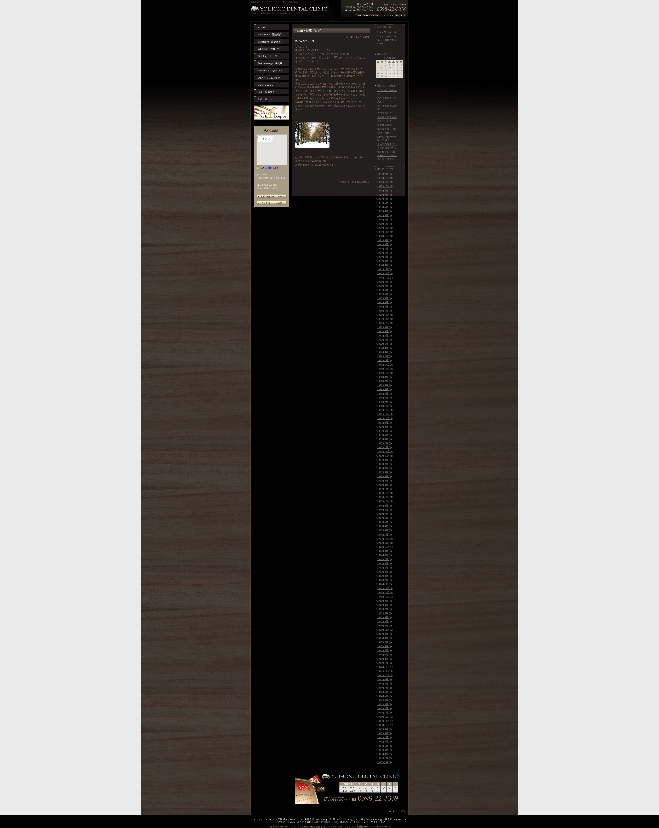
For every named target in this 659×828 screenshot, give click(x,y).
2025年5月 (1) (384, 207)
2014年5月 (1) (384, 696)
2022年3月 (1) (384, 352)
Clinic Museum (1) (386, 32)
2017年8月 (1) (384, 555)
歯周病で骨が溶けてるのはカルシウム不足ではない (387, 155)
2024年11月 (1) (385, 232)
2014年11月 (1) (385, 671)
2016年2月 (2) (384, 625)
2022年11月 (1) (385, 319)
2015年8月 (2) (384, 638)
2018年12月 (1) (385, 493)
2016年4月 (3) (384, 621)
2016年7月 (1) (384, 609)
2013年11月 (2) (385, 721)
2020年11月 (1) (385, 414)
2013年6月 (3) (384, 741)
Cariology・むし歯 (353, 819)
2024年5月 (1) (384, 256)
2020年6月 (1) (384, 431)
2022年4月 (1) (384, 348)
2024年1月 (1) (384, 269)
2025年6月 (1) (384, 203)
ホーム (257, 819)
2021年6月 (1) (384, 385)
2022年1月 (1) (384, 360)
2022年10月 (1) (385, 323)
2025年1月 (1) (384, 223)
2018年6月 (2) (384, 517)
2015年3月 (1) (384, 654)
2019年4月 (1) (384, 476)
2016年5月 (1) (384, 617)
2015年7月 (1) (384, 642)
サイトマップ (378, 821)
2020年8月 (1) (384, 426)
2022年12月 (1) (385, 314)
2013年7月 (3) (384, 737)
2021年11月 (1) (385, 368)
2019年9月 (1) (384, 460)
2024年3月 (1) (384, 265)
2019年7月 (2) (384, 464)
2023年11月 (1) (385, 273)
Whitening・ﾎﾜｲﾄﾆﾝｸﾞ (328, 819)
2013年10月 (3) (385, 725)
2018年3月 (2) (384, 530)
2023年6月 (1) (384, 290)
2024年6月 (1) (384, 252)
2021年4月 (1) (384, 393)
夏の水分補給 (384, 125)
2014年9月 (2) (384, 679)
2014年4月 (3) (384, 700)
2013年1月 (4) (384, 762)
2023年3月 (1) (384, 302)
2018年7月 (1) (384, 513)
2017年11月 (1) (385, 542)
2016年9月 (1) (384, 600)
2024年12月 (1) (385, 227)
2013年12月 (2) (385, 716)
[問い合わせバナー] (348, 803)
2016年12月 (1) (385, 588)
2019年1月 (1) (384, 489)
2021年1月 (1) (384, 406)
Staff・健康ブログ (342, 821)
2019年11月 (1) (385, 451)
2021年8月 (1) (384, 377)
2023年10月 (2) (385, 277)
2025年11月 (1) (385, 182)
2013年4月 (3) (384, 750)
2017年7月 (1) (384, 559)
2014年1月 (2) (384, 712)
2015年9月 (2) (384, 633)
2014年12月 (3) (385, 667)
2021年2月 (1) (384, 402)
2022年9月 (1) (384, 327)
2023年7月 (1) (384, 285)
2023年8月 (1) (384, 281)
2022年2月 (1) (384, 356)
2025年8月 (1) (384, 194)
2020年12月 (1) (385, 410)
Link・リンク (361, 821)
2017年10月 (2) (385, 546)
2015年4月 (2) (384, 650)
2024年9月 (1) (384, 240)
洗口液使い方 (384, 113)
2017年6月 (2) (384, 563)
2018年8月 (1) (384, 509)
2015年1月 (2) (384, 662)
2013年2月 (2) (384, 758)
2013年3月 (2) (384, 754)
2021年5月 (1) (384, 389)
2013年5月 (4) (384, 745)
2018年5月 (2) (384, 522)
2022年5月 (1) (384, 343)
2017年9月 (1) (384, 551)
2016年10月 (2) (385, 596)
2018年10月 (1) (385, 501)
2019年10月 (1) (385, 455)
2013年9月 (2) (384, 729)
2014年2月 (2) (384, 708)
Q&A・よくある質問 (301, 821)
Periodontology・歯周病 (379, 819)
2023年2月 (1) (384, 306)
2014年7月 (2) (384, 687)
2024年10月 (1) (385, 236)
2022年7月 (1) (384, 335)
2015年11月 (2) (385, 629)
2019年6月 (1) (384, 468)
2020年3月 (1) (384, 439)
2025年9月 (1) (384, 190)
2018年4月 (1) (384, 526)
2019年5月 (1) (384, 472)
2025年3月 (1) (384, 215)
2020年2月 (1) (384, 443)
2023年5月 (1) (384, 294)
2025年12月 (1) (385, 178)
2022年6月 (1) (384, 339)
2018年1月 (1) (384, 534)
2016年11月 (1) (385, 592)
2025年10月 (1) (385, 186)
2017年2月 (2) (384, 580)
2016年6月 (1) (384, 613)
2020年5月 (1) (384, 435)
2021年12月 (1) (385, 364)
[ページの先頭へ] (398, 811)
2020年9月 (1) (384, 422)
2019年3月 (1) (384, 480)
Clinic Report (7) (386, 36)
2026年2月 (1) (384, 174)
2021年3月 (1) (384, 397)
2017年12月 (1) (385, 538)
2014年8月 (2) (384, 683)
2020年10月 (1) (385, 418)
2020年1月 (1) (384, 447)
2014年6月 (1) (384, 692)
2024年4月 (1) (384, 261)
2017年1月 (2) (384, 584)
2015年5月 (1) (384, 646)
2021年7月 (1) (384, 381)
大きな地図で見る (269, 167)
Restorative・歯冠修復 (302, 819)
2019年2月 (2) (384, 484)
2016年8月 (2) (384, 604)
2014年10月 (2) (385, 675)
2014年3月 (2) (384, 704)
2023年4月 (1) (384, 298)
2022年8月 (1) (384, 331)
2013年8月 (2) (384, 733)
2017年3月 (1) (384, 575)
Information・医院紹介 (275, 819)
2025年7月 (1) (384, 198)
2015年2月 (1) (384, 658)
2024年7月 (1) (384, 248)
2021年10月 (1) (385, 373)
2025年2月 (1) (384, 219)
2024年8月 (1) (384, 244)
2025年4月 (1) (384, 211)
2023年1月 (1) (384, 310)
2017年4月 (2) (384, 571)
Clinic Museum (322, 821)
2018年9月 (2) (384, 505)
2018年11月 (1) (385, 497)
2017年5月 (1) (384, 567)
